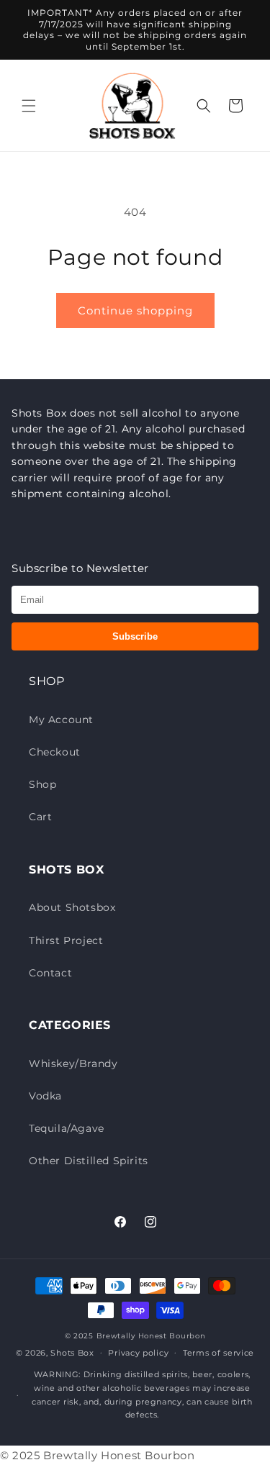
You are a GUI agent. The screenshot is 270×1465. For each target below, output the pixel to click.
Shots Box (72, 1352)
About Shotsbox (72, 907)
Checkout (55, 751)
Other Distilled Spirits (88, 1160)
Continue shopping (135, 310)
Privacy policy (138, 1353)
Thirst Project (66, 940)
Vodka (45, 1095)
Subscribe (135, 636)
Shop (42, 784)
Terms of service (218, 1353)
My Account (61, 719)
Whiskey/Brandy (73, 1063)
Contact (50, 972)
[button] (29, 106)
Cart (40, 816)
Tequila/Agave (66, 1128)
